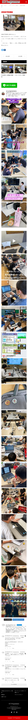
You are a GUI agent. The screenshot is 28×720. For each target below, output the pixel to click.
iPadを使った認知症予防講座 (7, 76)
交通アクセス (3, 696)
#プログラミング (8, 658)
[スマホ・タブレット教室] (21, 68)
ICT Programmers (14, 703)
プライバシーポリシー (19, 694)
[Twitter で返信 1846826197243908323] (6, 674)
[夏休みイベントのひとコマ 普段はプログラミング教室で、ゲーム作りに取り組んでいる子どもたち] (14, 163)
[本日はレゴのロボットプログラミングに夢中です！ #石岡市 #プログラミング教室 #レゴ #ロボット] (14, 552)
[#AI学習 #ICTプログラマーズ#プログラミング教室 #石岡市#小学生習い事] (14, 137)
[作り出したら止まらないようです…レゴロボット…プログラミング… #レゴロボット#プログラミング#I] (14, 448)
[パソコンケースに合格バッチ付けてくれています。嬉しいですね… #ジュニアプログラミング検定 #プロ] (14, 396)
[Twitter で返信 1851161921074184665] (6, 661)
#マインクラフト (8, 646)
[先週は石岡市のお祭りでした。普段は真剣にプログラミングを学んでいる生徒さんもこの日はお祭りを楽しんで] (14, 604)
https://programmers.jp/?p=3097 (10, 639)
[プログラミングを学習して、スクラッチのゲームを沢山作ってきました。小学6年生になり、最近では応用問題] (14, 293)
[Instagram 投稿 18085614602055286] (14, 345)
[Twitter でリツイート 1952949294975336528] (8, 648)
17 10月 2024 (22, 665)
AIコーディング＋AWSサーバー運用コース (20, 691)
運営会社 (3, 694)
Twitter (11, 712)
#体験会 (6, 645)
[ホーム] (1, 5)
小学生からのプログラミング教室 (7, 691)
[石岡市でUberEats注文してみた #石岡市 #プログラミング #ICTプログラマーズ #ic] (14, 215)
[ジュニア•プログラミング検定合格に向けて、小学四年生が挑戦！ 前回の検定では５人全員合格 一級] (14, 526)
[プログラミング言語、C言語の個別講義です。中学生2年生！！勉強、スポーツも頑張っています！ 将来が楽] (14, 371)
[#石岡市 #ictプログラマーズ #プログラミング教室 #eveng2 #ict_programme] (14, 241)
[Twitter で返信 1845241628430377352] (6, 682)
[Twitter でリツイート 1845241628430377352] (8, 682)
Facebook (14, 712)
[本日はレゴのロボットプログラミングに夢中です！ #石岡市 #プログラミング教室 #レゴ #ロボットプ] (14, 578)
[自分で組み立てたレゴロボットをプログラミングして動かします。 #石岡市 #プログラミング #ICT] (14, 474)
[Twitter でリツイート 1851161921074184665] (8, 661)
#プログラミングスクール (9, 644)
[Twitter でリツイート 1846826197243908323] (8, 674)
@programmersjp (16, 635)
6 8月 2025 (22, 635)
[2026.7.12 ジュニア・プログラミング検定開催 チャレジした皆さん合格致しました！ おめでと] (14, 111)
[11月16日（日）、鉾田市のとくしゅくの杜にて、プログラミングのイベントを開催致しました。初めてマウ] (14, 319)
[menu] (26, 2)
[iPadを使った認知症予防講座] (7, 68)
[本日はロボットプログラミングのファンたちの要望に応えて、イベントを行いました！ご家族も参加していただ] (14, 500)
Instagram (17, 712)
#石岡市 (6, 643)
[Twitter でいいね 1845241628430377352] (10, 682)
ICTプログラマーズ (8, 635)
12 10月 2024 (22, 678)
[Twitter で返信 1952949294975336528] (6, 648)
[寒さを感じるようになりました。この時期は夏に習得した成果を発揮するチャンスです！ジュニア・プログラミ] (14, 422)
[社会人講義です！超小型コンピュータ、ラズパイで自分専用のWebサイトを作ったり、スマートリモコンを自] (14, 189)
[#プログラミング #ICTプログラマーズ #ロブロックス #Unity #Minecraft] (14, 267)
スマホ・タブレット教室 (20, 75)
